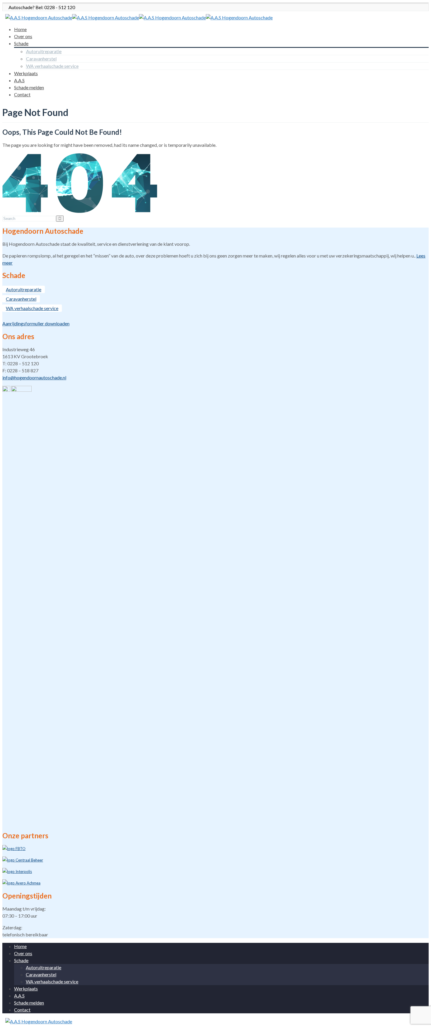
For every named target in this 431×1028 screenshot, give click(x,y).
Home (20, 29)
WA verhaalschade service (52, 66)
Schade (21, 43)
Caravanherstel (41, 58)
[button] (215, 586)
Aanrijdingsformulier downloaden (35, 323)
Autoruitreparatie (44, 51)
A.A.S (19, 80)
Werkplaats (26, 73)
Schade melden (29, 87)
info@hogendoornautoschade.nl (34, 377)
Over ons (23, 36)
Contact (22, 94)
